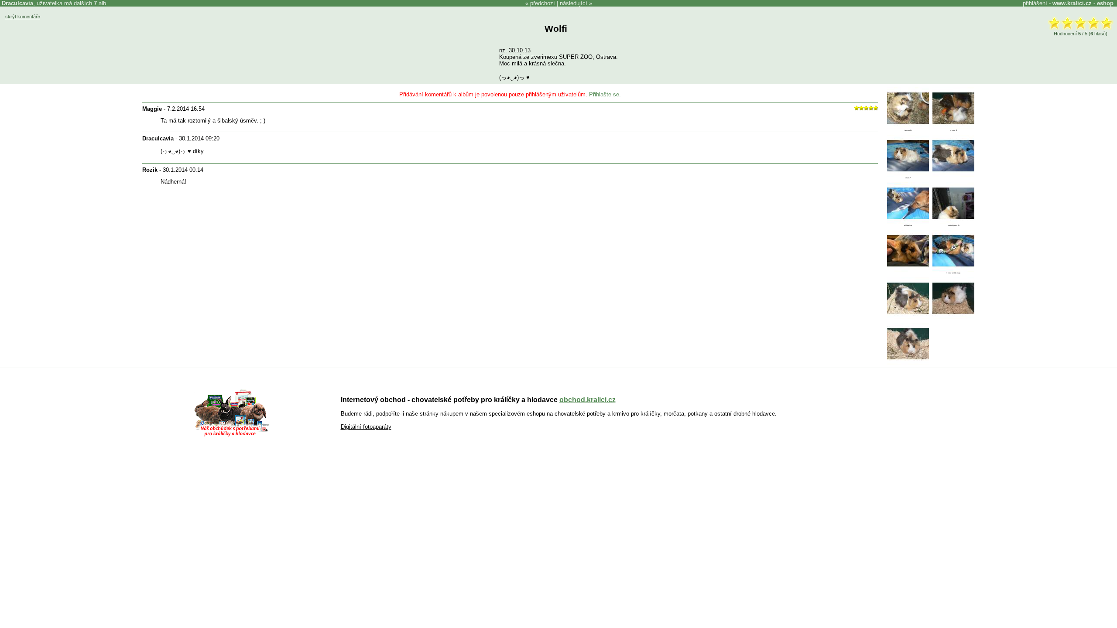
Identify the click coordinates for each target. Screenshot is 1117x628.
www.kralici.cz (1072, 3)
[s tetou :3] (953, 127)
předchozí (542, 3)
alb (100, 3)
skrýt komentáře (22, 16)
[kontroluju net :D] (953, 222)
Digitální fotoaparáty (366, 426)
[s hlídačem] (908, 222)
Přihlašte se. (605, 94)
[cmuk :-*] (908, 174)
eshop (1105, 3)
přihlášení (1035, 3)
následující (573, 3)
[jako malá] (908, 127)
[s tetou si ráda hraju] (953, 269)
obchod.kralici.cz (587, 399)
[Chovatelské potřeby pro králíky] (231, 435)
